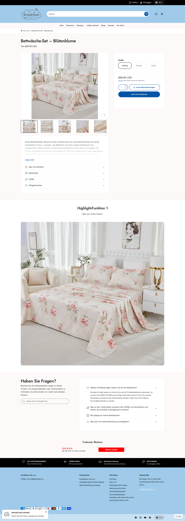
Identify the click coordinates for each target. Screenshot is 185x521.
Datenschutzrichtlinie (117, 488)
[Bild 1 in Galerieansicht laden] (29, 126)
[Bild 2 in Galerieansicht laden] (47, 126)
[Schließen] (46, 512)
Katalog (80, 25)
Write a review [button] (111, 450)
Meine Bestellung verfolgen (90, 485)
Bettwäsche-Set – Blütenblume (42, 31)
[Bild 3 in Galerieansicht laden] (64, 126)
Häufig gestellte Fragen (118, 485)
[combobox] (98, 14)
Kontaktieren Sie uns (87, 479)
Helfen (135, 2)
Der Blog (112, 479)
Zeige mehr (29, 160)
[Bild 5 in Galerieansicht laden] (100, 126)
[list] (92, 462)
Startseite (26, 31)
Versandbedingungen (117, 491)
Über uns (112, 482)
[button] (162, 14)
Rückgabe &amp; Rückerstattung (91, 482)
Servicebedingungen (117, 494)
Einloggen (147, 2)
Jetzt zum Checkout (139, 94)
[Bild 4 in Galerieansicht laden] (82, 126)
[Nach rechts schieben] (104, 115)
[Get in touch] (156, 14)
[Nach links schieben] (100, 115)
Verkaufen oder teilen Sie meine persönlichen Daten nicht (121, 498)
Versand (121, 80)
